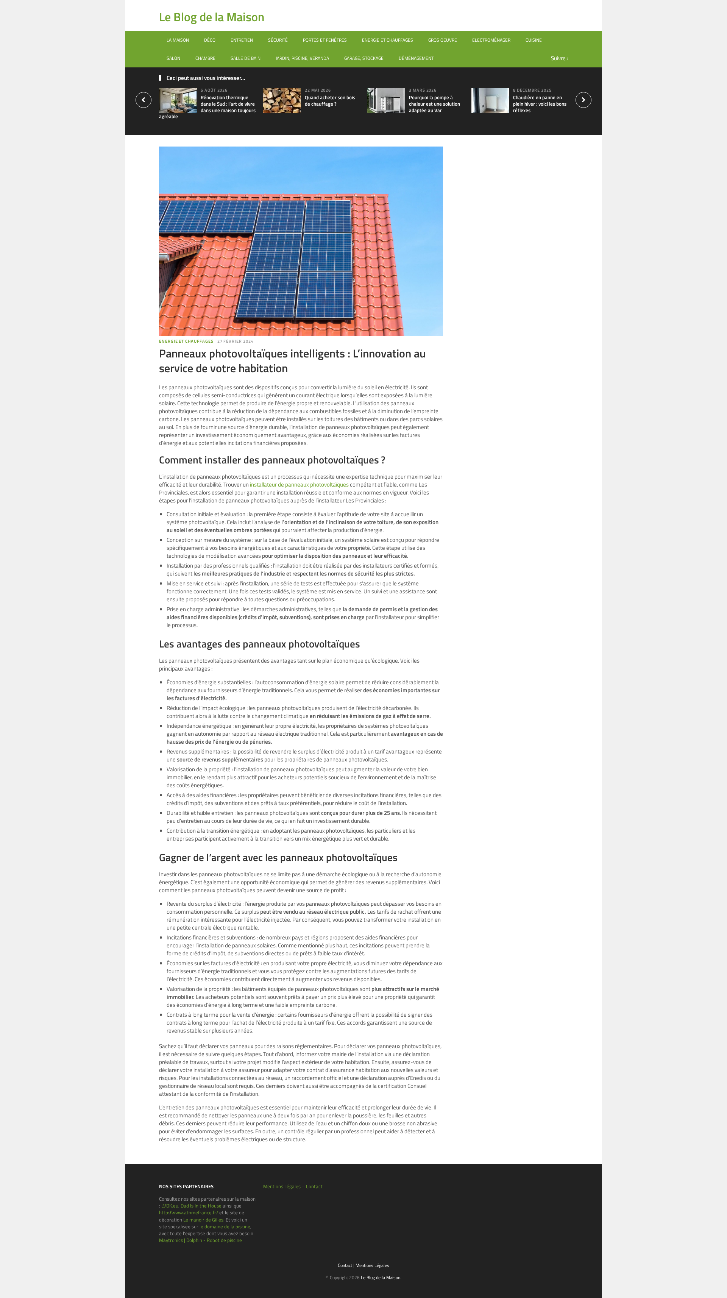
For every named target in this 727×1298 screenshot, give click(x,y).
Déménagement (416, 58)
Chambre (205, 58)
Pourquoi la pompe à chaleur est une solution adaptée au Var (434, 104)
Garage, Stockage (364, 58)
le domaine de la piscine (225, 1226)
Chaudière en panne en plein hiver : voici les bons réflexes (539, 104)
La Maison (178, 40)
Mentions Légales (282, 1186)
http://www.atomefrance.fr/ (188, 1212)
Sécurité (278, 40)
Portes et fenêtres (325, 40)
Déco (209, 40)
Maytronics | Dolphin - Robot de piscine (200, 1240)
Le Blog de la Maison (211, 17)
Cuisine (534, 40)
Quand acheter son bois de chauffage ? (330, 101)
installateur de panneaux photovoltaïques (299, 484)
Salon (173, 58)
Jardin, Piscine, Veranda (302, 58)
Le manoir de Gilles (203, 1219)
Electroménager (491, 40)
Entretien (242, 40)
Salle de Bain (246, 58)
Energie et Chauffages (387, 40)
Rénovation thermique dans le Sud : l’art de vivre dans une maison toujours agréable (207, 107)
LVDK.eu (169, 1205)
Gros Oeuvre (442, 40)
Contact (314, 1186)
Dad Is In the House (201, 1205)
